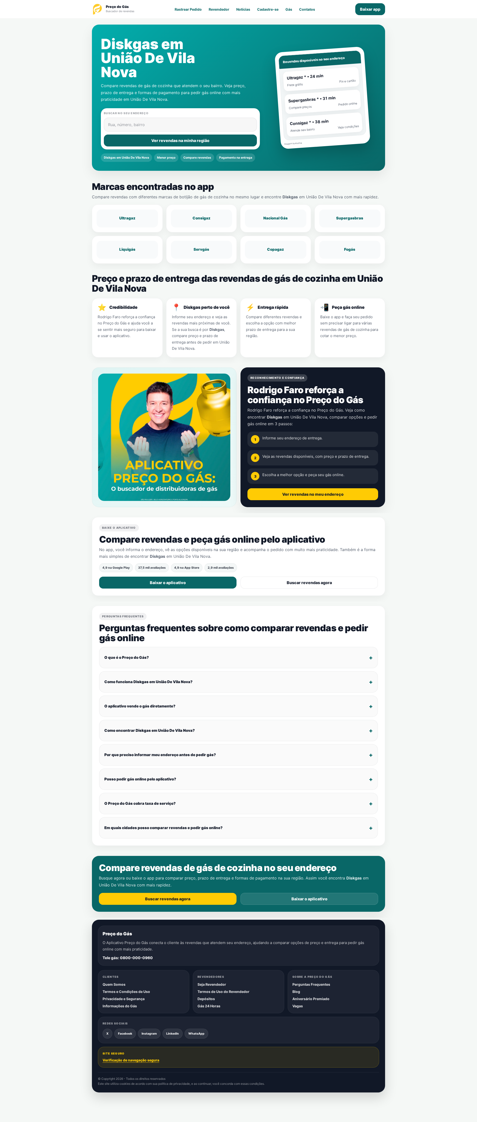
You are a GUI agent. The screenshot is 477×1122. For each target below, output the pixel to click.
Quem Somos (114, 984)
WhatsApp (196, 1033)
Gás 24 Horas (209, 1006)
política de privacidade (174, 1084)
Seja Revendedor (212, 984)
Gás (288, 9)
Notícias (243, 9)
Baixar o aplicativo (168, 582)
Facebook (125, 1033)
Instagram (149, 1033)
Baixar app (370, 9)
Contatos (307, 9)
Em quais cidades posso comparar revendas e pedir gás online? (163, 828)
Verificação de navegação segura (131, 1060)
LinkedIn (172, 1033)
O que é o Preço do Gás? (126, 657)
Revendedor (219, 9)
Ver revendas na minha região (180, 140)
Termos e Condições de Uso (126, 991)
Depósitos (206, 999)
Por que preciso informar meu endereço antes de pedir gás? (160, 755)
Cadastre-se (267, 9)
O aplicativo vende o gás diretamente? (139, 706)
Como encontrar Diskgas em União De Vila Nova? (149, 730)
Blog (296, 991)
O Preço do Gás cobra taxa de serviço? (140, 803)
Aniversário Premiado (310, 999)
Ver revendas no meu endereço (313, 494)
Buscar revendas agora (309, 582)
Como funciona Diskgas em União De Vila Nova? (148, 682)
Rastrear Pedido (188, 9)
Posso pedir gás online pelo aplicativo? (140, 779)
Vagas (297, 1006)
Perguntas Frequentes (311, 984)
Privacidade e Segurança (124, 999)
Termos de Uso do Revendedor (223, 991)
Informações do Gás (120, 1006)
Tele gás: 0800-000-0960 (128, 957)
